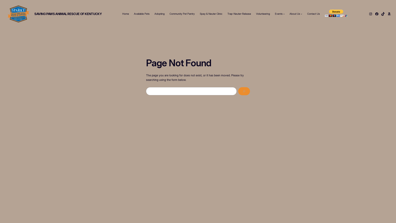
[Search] (244, 91)
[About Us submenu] (301, 14)
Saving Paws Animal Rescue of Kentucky (68, 14)
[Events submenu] (284, 14)
